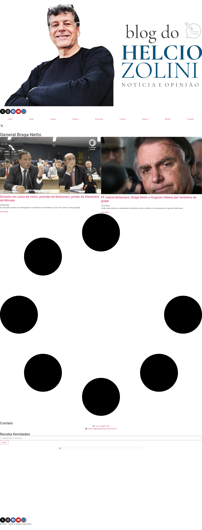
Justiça (53, 119)
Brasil (31, 119)
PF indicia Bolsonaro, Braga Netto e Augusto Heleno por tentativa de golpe (148, 199)
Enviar (4, 442)
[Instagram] (8, 111)
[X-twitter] (2, 111)
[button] (1, 125)
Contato (190, 119)
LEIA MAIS (4, 212)
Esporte (145, 119)
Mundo (168, 119)
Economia (99, 119)
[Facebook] (13, 111)
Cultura (122, 119)
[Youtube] (18, 111)
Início (10, 119)
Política (75, 119)
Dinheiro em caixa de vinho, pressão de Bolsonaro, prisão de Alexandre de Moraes (49, 198)
